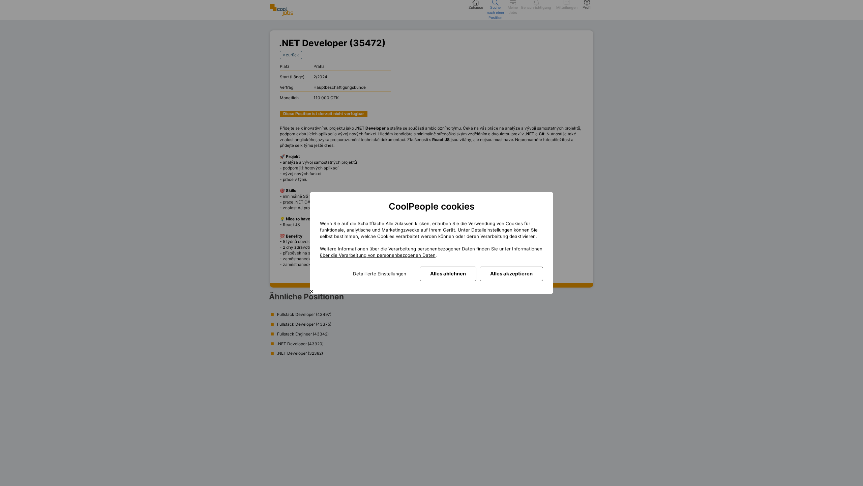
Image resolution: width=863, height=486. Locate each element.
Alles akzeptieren (511, 274)
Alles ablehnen (448, 274)
